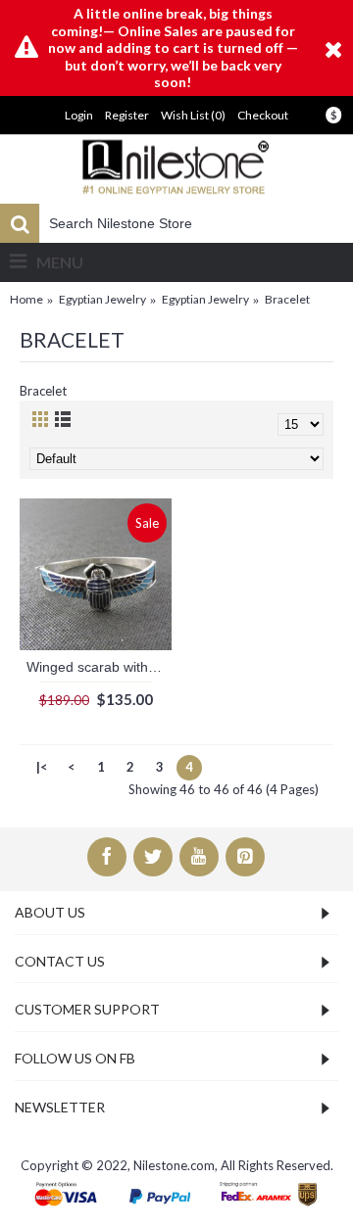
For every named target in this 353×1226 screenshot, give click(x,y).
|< (42, 767)
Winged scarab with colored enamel (99, 667)
